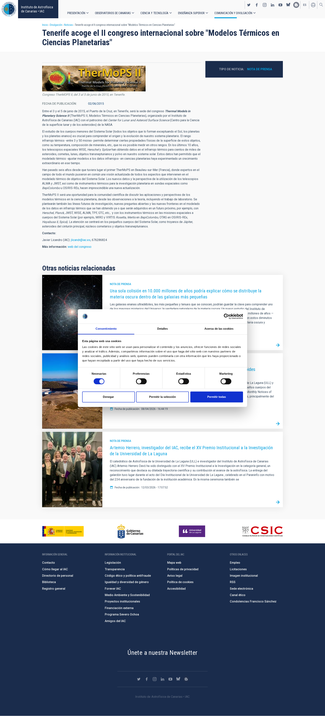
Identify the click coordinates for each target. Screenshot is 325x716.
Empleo (235, 562)
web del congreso (79, 247)
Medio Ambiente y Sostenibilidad (127, 595)
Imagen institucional (244, 575)
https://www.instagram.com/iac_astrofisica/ (265, 5)
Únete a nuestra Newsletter (162, 652)
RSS (232, 582)
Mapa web (174, 562)
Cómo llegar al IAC (55, 569)
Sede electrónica (241, 588)
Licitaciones (238, 569)
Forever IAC (113, 588)
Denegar (108, 397)
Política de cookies (180, 582)
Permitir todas (216, 397)
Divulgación (56, 24)
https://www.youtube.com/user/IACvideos (280, 5)
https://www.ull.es (192, 531)
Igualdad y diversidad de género (127, 582)
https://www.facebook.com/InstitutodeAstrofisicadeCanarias (257, 5)
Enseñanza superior (191, 13)
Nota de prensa (259, 69)
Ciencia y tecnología (154, 13)
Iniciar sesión (313, 5)
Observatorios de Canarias (113, 13)
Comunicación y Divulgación (233, 13)
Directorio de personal (57, 575)
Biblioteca (49, 582)
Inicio (45, 24)
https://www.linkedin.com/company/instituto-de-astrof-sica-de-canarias (272, 5)
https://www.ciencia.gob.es (63, 531)
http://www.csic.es (262, 531)
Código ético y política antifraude (128, 575)
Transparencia (115, 569)
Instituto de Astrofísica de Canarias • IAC (37, 9)
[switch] (141, 381)
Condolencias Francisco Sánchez (253, 601)
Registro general (53, 588)
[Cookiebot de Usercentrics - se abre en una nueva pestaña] (226, 316)
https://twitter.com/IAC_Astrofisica (249, 5)
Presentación (76, 13)
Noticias (68, 24)
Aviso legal (174, 575)
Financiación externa (119, 608)
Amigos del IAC (115, 621)
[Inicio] (9, 9)
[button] (94, 79)
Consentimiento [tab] (106, 328)
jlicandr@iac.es (80, 240)
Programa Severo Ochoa (122, 614)
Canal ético (237, 595)
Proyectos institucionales (122, 601)
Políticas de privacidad (182, 569)
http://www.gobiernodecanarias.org (130, 531)
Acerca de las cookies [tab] (218, 328)
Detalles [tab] (162, 328)
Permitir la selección (162, 397)
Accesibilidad (176, 588)
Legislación (113, 562)
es (304, 4)
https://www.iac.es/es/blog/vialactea (296, 5)
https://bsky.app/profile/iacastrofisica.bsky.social (288, 5)
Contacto (48, 562)
